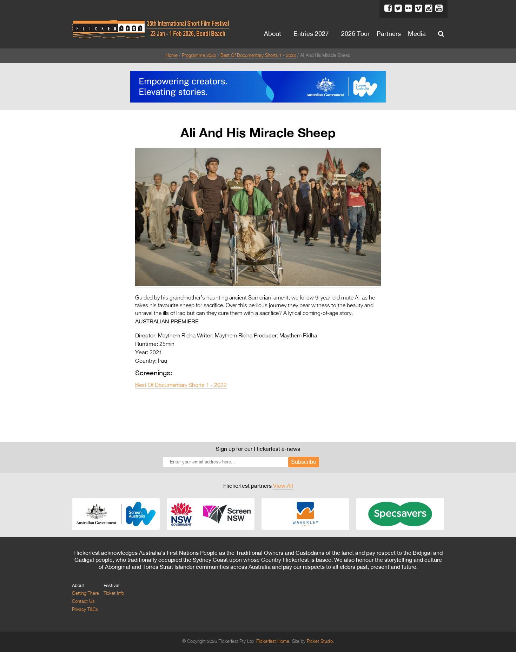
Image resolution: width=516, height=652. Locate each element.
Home (172, 55)
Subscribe (303, 462)
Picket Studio (320, 641)
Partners (389, 33)
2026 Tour (355, 33)
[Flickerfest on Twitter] (398, 8)
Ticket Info (114, 593)
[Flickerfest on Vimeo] (418, 8)
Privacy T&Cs (85, 609)
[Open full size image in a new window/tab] (258, 285)
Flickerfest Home (272, 641)
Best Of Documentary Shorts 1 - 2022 (258, 55)
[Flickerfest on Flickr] (408, 8)
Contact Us (83, 601)
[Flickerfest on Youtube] (439, 8)
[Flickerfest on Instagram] (428, 8)
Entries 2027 (311, 33)
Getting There (85, 593)
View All (283, 485)
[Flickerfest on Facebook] (388, 8)
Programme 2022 (199, 55)
